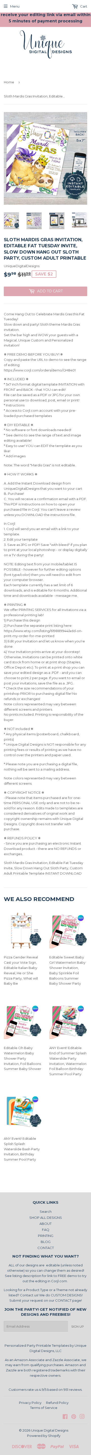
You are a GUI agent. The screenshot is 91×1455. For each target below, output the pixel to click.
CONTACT (45, 1248)
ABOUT (45, 1224)
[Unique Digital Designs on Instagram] (82, 1417)
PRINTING (45, 1236)
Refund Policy (57, 1403)
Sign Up (77, 1326)
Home (9, 82)
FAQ (45, 1230)
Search (46, 1211)
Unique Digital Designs (49, 1430)
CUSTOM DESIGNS (66, 1295)
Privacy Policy (30, 1403)
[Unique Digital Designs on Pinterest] (73, 1417)
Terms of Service (43, 1408)
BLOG (46, 1242)
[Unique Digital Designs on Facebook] (65, 1417)
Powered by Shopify (43, 1436)
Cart (83, 6)
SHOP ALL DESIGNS (45, 1218)
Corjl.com (59, 1281)
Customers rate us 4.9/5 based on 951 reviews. (45, 1390)
